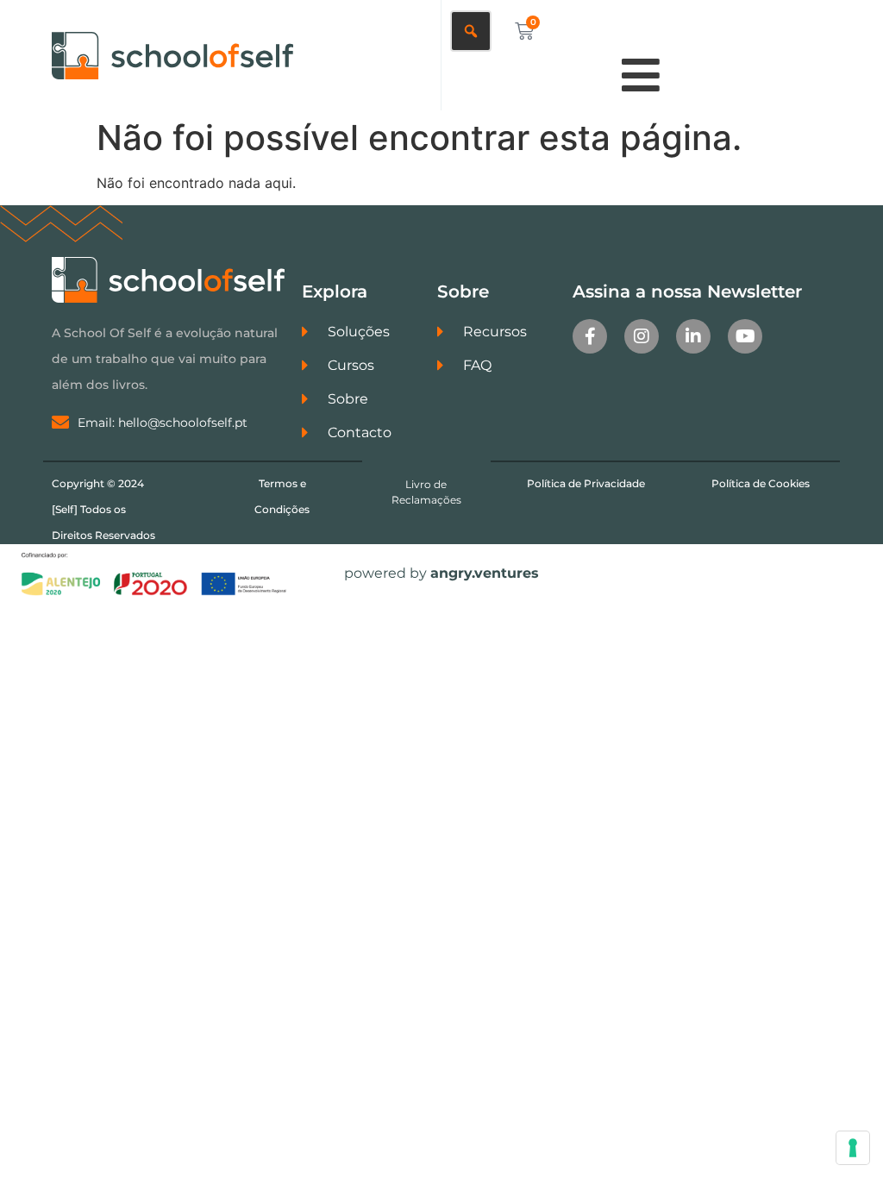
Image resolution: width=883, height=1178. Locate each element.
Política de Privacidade (586, 483)
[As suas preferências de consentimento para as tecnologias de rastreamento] (852, 1147)
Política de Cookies (760, 483)
